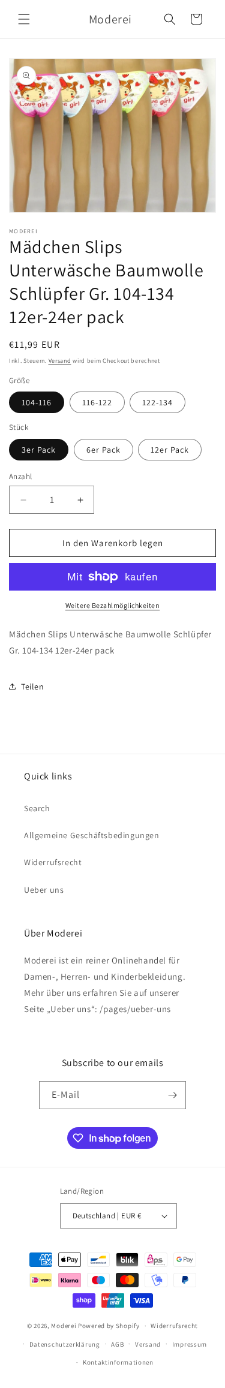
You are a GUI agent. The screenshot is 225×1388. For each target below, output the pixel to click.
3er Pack (39, 449)
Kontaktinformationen (118, 1362)
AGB (117, 1344)
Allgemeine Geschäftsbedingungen (92, 835)
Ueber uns (44, 889)
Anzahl (20, 476)
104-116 (37, 402)
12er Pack (170, 449)
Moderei (63, 1325)
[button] (24, 19)
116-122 (97, 402)
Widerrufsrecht (53, 862)
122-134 (157, 402)
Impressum (189, 1344)
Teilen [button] (32, 686)
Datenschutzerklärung (64, 1344)
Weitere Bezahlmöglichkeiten (112, 605)
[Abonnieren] (172, 1095)
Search (37, 808)
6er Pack (103, 449)
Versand (60, 361)
